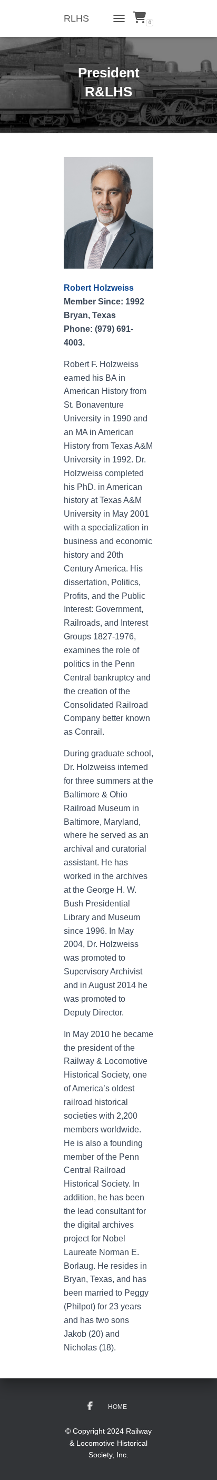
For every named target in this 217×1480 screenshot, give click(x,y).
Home (117, 1406)
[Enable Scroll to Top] (196, 1459)
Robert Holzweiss (99, 287)
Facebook (90, 1406)
